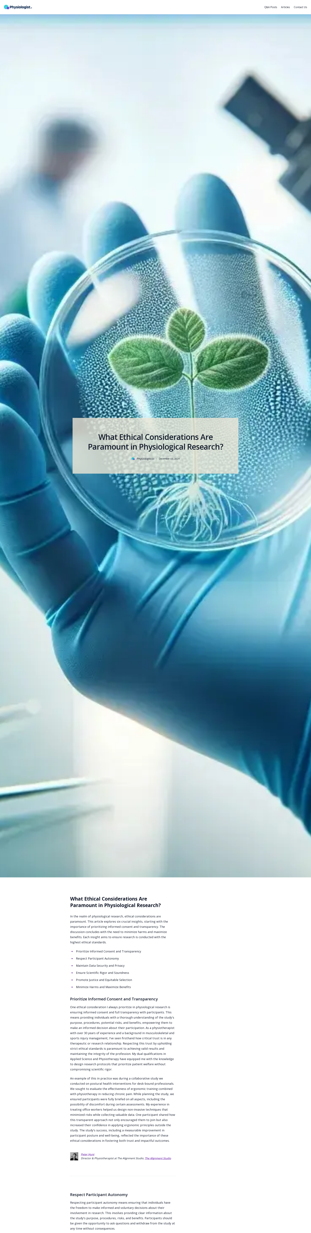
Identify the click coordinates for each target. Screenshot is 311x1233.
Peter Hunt (87, 1154)
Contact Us (300, 7)
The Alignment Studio (158, 1158)
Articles (285, 7)
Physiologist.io (145, 458)
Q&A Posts (270, 7)
